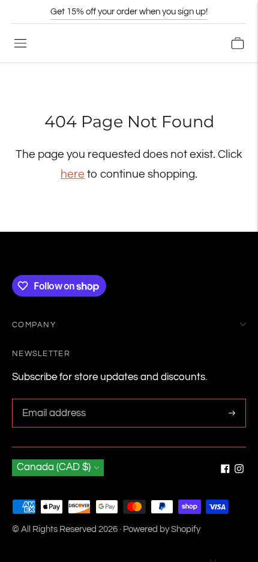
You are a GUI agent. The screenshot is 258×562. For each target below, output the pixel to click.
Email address (52, 400)
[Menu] (20, 43)
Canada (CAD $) (54, 467)
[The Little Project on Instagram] (239, 470)
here (73, 174)
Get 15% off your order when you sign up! (129, 11)
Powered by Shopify (161, 529)
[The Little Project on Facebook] (225, 470)
